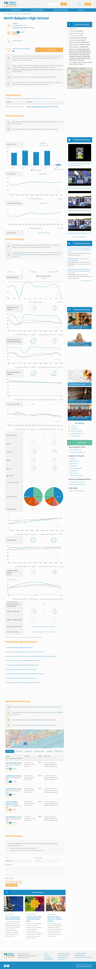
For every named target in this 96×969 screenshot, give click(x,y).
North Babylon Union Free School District (43, 632)
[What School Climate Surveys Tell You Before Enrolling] (55, 904)
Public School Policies (76, 431)
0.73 (54, 509)
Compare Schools (62, 957)
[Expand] (7, 737)
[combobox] (42, 4)
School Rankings (48, 959)
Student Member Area (64, 954)
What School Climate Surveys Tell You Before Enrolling (54, 919)
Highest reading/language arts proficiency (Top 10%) (42, 107)
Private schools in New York (77, 482)
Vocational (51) (74, 471)
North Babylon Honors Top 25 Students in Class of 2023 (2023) (78, 260)
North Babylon (16, 26)
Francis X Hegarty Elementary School (12, 803)
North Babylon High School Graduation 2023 (79, 188)
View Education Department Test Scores (43, 627)
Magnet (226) (73, 464)
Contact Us (61, 959)
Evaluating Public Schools (77, 434)
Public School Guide (63, 955)
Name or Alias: (38, 858)
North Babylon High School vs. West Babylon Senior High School (43, 707)
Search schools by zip (75, 450)
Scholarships (74, 429)
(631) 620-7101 (18, 41)
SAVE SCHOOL (51, 50)
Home (45, 954)
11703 (24, 26)
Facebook (8, 965)
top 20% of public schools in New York (42, 98)
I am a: (7, 858)
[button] (34, 737)
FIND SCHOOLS (16, 10)
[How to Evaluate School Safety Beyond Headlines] (13, 904)
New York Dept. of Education (77, 491)
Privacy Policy (87, 967)
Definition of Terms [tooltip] (10, 272)
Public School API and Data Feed (83, 957)
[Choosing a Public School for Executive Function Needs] (34, 904)
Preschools (49, 751)
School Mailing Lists (80, 955)
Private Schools (58, 751)
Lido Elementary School (13, 817)
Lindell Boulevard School (14, 776)
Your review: (8, 865)
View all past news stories (86, 281)
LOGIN (80, 4)
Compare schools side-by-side (78, 452)
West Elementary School (38, 725)
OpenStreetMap (61, 747)
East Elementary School (13, 789)
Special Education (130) (76, 468)
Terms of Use (79, 967)
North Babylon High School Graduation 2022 (79, 211)
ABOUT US (81, 10)
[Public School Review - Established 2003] (10, 4)
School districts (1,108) (75, 476)
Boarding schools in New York (77, 484)
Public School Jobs (76, 436)
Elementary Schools (39, 751)
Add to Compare (12, 771)
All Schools (10, 751)
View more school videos (79, 237)
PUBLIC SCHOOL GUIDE (61, 10)
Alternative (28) (74, 473)
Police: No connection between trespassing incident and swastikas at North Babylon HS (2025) (79, 250)
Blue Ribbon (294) (74, 461)
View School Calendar (43, 233)
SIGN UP (88, 4)
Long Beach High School (51, 712)
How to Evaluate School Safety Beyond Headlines (13, 918)
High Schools (19, 751)
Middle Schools (28, 751)
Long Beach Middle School (36, 720)
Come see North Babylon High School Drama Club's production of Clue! (79, 164)
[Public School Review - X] (5, 966)
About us (46, 955)
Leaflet (54, 747)
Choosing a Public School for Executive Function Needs (33, 919)
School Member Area (80, 954)
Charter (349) (73, 466)
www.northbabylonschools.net (21, 49)
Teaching (73, 426)
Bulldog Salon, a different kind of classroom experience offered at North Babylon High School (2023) (79, 271)
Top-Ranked (73, 459)
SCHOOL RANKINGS (37, 10)
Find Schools (47, 957)
